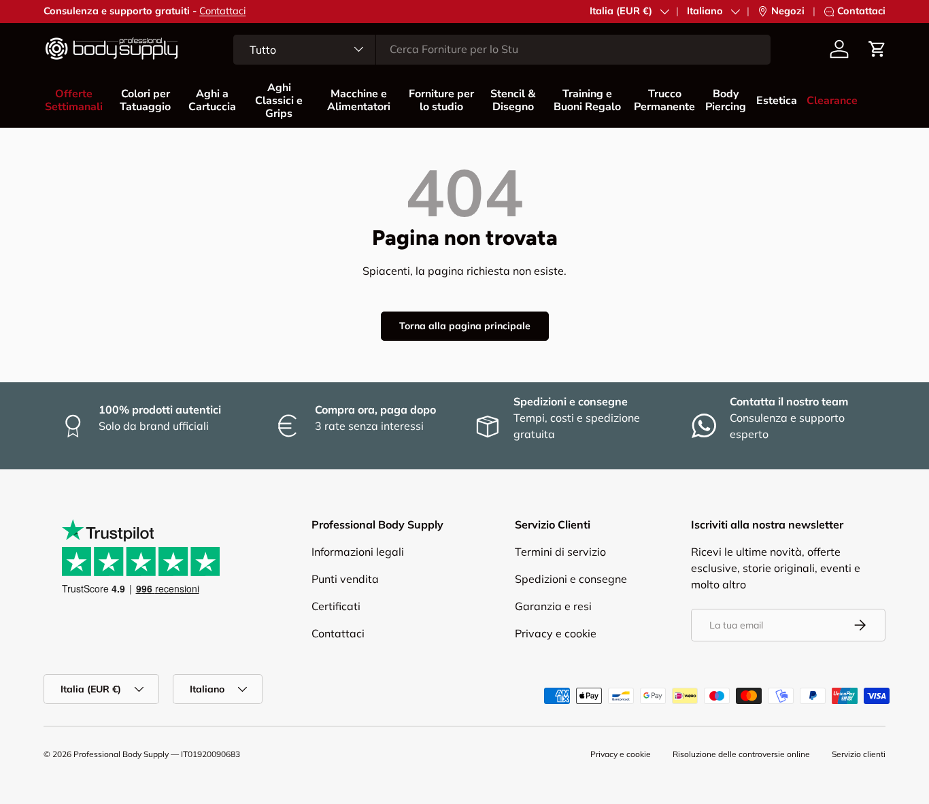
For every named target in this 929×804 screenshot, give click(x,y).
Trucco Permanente (664, 100)
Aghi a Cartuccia (212, 100)
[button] (877, 49)
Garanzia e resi (553, 606)
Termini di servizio (560, 551)
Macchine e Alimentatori (358, 100)
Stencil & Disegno (513, 100)
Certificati (335, 606)
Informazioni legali (357, 551)
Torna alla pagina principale (464, 326)
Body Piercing (725, 100)
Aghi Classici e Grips (279, 100)
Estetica (776, 100)
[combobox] (502, 49)
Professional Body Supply (121, 754)
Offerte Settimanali (74, 100)
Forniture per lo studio (441, 100)
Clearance (832, 100)
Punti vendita (345, 579)
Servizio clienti (858, 754)
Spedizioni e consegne (571, 579)
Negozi (788, 11)
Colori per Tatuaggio (145, 100)
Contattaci (222, 11)
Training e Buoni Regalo (587, 100)
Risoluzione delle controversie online (741, 754)
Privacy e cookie (555, 633)
